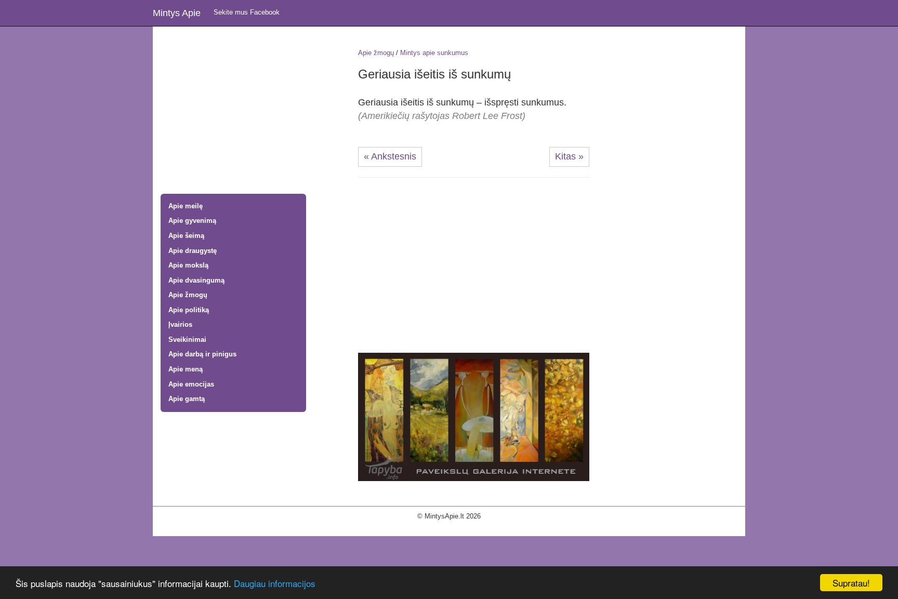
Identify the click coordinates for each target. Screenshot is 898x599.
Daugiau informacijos (274, 583)
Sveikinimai (187, 339)
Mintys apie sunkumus (434, 53)
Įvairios (180, 324)
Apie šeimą (186, 235)
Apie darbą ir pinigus (202, 354)
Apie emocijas (191, 384)
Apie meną (185, 369)
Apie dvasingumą (196, 280)
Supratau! (851, 582)
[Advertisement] (251, 111)
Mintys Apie (177, 13)
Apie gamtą (186, 399)
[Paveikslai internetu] (473, 416)
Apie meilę (185, 206)
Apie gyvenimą (192, 220)
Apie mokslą (188, 265)
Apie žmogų (187, 295)
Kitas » (569, 156)
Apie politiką (188, 310)
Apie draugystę (192, 251)
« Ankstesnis (390, 156)
